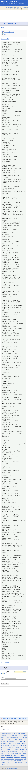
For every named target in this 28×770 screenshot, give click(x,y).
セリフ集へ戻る (5, 39)
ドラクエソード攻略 (6, 747)
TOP (2, 27)
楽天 (16, 762)
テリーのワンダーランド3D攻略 (18, 745)
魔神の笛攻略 (10, 757)
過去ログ (19, 8)
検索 (14, 7)
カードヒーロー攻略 (9, 759)
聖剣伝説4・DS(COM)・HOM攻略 (11, 743)
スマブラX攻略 (18, 741)
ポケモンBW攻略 (16, 733)
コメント (6, 34)
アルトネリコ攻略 (14, 737)
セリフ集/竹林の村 (10, 23)
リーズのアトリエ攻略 (8, 741)
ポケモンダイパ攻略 (12, 735)
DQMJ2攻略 (6, 745)
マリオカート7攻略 (9, 753)
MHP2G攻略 (18, 753)
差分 (15, 8)
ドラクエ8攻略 (6, 749)
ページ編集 (23, 7)
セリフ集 (6, 729)
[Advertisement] (14, 15)
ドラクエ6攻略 (15, 747)
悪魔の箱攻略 (16, 755)
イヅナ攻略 (17, 757)
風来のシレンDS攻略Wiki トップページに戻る (15, 718)
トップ (2, 7)
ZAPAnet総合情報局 (12, 768)
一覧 (6, 7)
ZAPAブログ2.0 (19, 759)
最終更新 (10, 7)
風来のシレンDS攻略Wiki (9, 1)
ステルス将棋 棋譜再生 (15, 761)
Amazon (12, 762)
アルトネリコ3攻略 (9, 739)
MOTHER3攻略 (13, 751)
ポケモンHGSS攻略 (6, 733)
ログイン (25, 8)
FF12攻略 (22, 749)
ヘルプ (17, 7)
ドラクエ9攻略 (15, 749)
